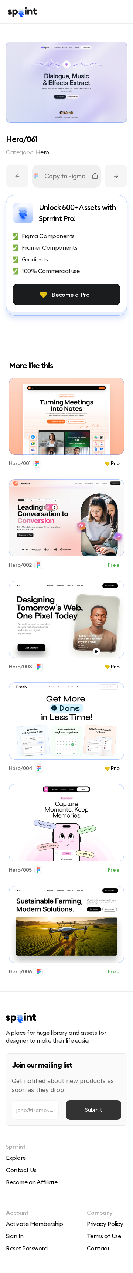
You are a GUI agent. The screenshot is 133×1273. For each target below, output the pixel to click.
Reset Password (26, 1248)
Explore (16, 1157)
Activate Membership (34, 1223)
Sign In (15, 1236)
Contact (98, 1248)
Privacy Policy (105, 1223)
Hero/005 (20, 869)
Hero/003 (20, 666)
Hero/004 (20, 768)
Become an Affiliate (32, 1182)
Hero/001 (19, 463)
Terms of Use (104, 1236)
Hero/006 (20, 971)
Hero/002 (20, 565)
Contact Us (21, 1170)
